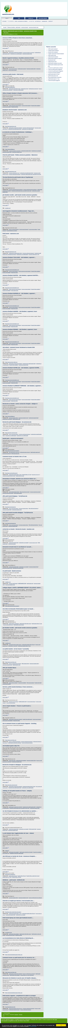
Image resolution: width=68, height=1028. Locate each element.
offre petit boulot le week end (14, 452)
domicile (30, 18)
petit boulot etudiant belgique (23, 508)
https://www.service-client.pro (11, 362)
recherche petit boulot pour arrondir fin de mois (31, 174)
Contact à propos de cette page (49, 1019)
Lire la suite (5, 48)
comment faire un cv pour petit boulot (27, 975)
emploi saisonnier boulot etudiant (15, 105)
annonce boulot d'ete (31, 68)
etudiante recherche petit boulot (16, 853)
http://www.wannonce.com (10, 126)
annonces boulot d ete (17, 152)
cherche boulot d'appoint (23, 229)
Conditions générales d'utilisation (22, 1019)
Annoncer (44, 21)
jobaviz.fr (7, 850)
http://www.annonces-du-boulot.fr (12, 450)
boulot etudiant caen (6, 853)
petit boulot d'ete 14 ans (19, 624)
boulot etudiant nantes (14, 290)
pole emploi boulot (18, 493)
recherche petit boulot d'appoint (28, 127)
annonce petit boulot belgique (13, 434)
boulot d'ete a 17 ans (26, 474)
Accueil (4, 21)
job (19, 18)
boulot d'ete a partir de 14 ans (33, 875)
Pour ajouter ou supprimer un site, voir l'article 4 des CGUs (15, 1020)
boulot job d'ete (14, 106)
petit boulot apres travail (10, 935)
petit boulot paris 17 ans (53, 79)
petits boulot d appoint (22, 68)
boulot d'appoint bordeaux (13, 68)
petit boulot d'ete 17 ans (37, 623)
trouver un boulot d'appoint (14, 229)
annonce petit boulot (13, 583)
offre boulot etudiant (30, 682)
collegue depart (43, 18)
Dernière (20, 1014)
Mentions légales (10, 1019)
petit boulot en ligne (24, 88)
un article (38, 21)
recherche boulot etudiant (54, 72)
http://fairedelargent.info (10, 1006)
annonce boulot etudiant (26, 105)
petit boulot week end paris (25, 452)
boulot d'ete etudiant (35, 105)
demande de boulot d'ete (18, 568)
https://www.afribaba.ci (10, 149)
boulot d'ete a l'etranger (14, 623)
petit (7, 18)
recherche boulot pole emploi (8, 493)
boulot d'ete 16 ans (20, 475)
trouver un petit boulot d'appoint (14, 741)
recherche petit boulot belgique (24, 434)
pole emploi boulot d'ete (14, 491)
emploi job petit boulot (27, 719)
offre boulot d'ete (25, 663)
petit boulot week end (35, 452)
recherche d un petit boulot (16, 53)
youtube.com (8, 582)
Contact (50, 21)
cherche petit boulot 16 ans (8, 624)
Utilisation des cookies (36, 1019)
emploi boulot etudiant (7, 106)
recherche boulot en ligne (33, 542)
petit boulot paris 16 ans (53, 74)
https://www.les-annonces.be (11, 432)
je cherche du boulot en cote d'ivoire (28, 52)
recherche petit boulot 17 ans (14, 173)
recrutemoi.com (8, 932)
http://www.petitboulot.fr (10, 87)
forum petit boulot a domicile (54, 77)
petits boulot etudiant (53, 56)
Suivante (16, 1014)
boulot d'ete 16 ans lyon (35, 474)
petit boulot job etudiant (7, 720)
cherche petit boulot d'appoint (27, 742)
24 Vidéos (10, 34)
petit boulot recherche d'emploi (15, 52)
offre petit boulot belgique (33, 508)
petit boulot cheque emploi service (15, 644)
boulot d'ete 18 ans (13, 875)
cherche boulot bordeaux (31, 701)
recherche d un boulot (36, 150)
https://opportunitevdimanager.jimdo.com (13, 954)
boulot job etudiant (6, 272)
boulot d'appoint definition (33, 229)
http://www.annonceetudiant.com (12, 269)
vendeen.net (7, 208)
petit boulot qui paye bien (33, 88)
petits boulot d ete (16, 419)
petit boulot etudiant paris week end (55, 65)
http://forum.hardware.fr (10, 874)
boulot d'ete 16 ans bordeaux (13, 701)
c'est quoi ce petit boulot (18, 89)
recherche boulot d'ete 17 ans (15, 474)
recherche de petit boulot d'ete (14, 129)
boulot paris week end (7, 453)
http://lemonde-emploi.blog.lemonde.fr (13, 912)
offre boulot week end (15, 453)
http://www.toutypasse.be (10, 506)
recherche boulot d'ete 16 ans (9, 475)
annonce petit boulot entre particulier (30, 189)
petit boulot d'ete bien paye (14, 88)
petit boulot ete (30, 583)
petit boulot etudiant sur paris (55, 63)
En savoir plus (32, 1026)
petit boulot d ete (22, 583)
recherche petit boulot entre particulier (16, 189)
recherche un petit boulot (10, 435)
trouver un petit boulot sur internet (15, 663)
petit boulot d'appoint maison (14, 1009)
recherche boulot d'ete (27, 53)
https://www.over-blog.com (10, 662)
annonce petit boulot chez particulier (35, 897)
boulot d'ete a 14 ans (16, 877)
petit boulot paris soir (53, 75)
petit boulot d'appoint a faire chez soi (15, 1008)
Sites (16, 21)
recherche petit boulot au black (55, 67)
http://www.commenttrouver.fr (11, 473)
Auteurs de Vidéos (22, 21)
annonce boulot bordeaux (12, 70)
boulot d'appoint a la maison (12, 230)
